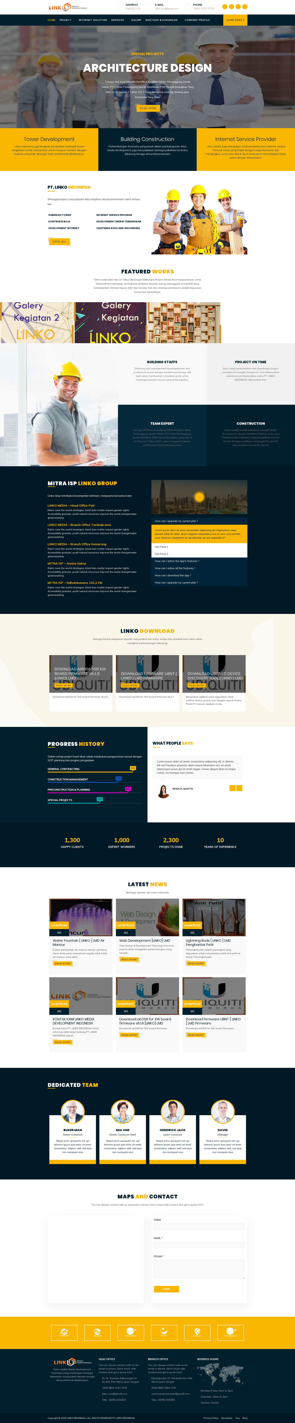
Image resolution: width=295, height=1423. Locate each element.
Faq (238, 1418)
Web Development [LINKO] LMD (144, 940)
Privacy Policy (211, 1418)
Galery (136, 20)
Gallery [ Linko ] (184, 319)
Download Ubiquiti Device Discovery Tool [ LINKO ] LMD (215, 675)
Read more (148, 108)
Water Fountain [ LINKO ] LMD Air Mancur (79, 942)
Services (117, 20)
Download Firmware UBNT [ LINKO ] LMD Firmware (149, 675)
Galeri (36, 324)
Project (66, 20)
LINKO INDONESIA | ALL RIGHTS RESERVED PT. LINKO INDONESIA (101, 1418)
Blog (245, 1418)
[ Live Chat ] (235, 20)
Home (51, 20)
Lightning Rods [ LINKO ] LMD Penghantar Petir (208, 942)
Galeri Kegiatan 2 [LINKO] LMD (37, 319)
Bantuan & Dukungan (161, 20)
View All (59, 241)
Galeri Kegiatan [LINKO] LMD (110, 319)
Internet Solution (93, 20)
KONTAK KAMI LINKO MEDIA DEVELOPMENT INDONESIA (73, 1021)
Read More (63, 685)
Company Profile (197, 20)
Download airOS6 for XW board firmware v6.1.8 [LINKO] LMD (80, 673)
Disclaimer (227, 1418)
